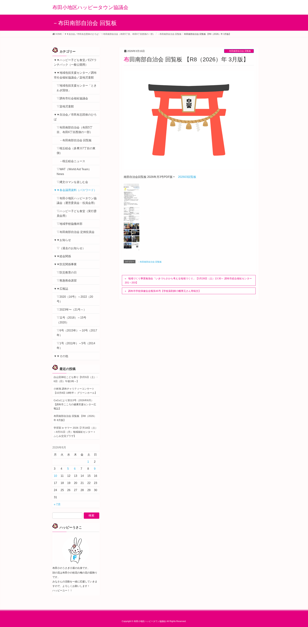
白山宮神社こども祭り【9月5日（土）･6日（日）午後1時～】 (76, 379)
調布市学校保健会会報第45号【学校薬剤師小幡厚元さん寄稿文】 (164, 291)
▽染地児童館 (65, 106)
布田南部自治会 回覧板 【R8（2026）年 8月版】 (75, 418)
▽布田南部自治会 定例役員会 (75, 231)
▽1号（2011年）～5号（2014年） (76, 345)
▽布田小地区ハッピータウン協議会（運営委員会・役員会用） (77, 200)
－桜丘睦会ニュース (72, 161)
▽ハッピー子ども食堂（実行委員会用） (77, 213)
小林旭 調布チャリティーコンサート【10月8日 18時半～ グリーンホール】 (75, 390)
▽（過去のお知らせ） (71, 248)
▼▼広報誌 (61, 288)
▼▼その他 (61, 356)
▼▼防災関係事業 (65, 264)
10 (55, 475)
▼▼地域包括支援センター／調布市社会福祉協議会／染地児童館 (75, 75)
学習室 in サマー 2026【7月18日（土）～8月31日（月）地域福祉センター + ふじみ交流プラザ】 (76, 431)
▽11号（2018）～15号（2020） (71, 320)
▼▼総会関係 (62, 256)
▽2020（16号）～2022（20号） (75, 299)
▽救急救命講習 (67, 280)
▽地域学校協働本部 (69, 223)
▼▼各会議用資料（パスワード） (75, 190)
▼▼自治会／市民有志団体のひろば (75, 117)
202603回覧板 (187, 176)
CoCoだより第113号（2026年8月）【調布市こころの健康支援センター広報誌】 (75, 404)
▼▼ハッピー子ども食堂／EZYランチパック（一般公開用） (75, 62)
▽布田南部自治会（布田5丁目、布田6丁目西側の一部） (75, 130)
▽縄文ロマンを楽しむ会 (72, 182)
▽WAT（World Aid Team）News (74, 171)
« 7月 (57, 504)
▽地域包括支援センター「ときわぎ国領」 (77, 88)
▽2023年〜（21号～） (71, 309)
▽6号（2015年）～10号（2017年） (77, 333)
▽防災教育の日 (67, 272)
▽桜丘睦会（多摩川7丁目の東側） (76, 150)
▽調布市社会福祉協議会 (72, 98)
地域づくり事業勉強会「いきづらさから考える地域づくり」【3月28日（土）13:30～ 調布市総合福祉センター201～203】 (188, 280)
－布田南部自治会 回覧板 (239, 51)
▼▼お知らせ (62, 240)
